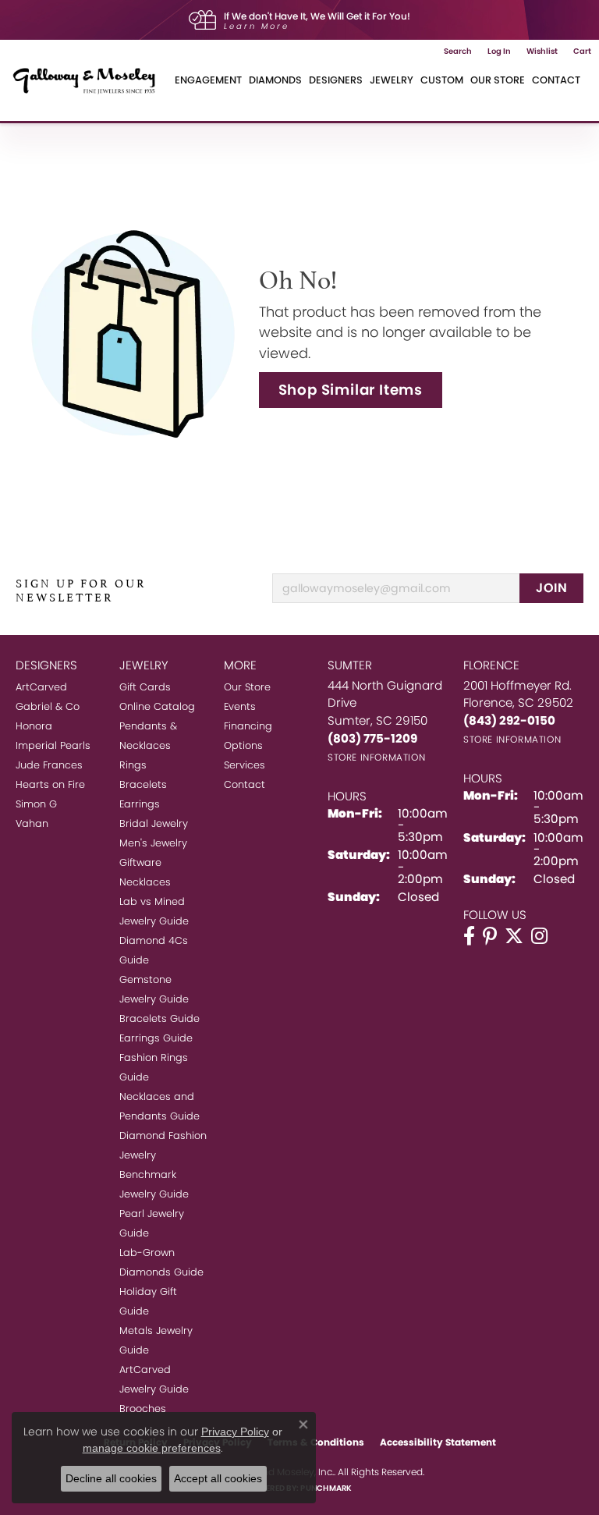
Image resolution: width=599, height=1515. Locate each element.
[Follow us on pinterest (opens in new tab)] (490, 936)
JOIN (551, 588)
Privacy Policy (235, 1431)
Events (240, 706)
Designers (336, 80)
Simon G (36, 804)
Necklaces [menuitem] (145, 882)
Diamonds (275, 80)
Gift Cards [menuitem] (145, 687)
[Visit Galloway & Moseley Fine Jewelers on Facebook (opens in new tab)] (469, 936)
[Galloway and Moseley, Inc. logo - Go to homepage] (90, 80)
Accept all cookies (218, 1478)
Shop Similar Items (350, 389)
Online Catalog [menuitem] (157, 706)
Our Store (497, 80)
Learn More (256, 26)
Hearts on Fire (50, 784)
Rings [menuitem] (133, 765)
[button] (458, 51)
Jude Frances (49, 765)
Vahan (32, 823)
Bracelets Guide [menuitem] (159, 1018)
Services (244, 765)
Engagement (208, 80)
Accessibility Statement (438, 1442)
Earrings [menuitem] (139, 804)
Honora (34, 726)
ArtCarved (41, 687)
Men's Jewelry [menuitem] (153, 843)
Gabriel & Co (48, 706)
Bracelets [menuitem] (143, 784)
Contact (556, 80)
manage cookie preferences (152, 1448)
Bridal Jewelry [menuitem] (153, 823)
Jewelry (391, 80)
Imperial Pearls (53, 745)
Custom (441, 80)
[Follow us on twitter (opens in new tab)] (514, 936)
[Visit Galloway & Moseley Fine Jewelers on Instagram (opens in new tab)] (539, 936)
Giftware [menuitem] (140, 862)
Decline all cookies (111, 1478)
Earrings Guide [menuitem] (156, 1038)
